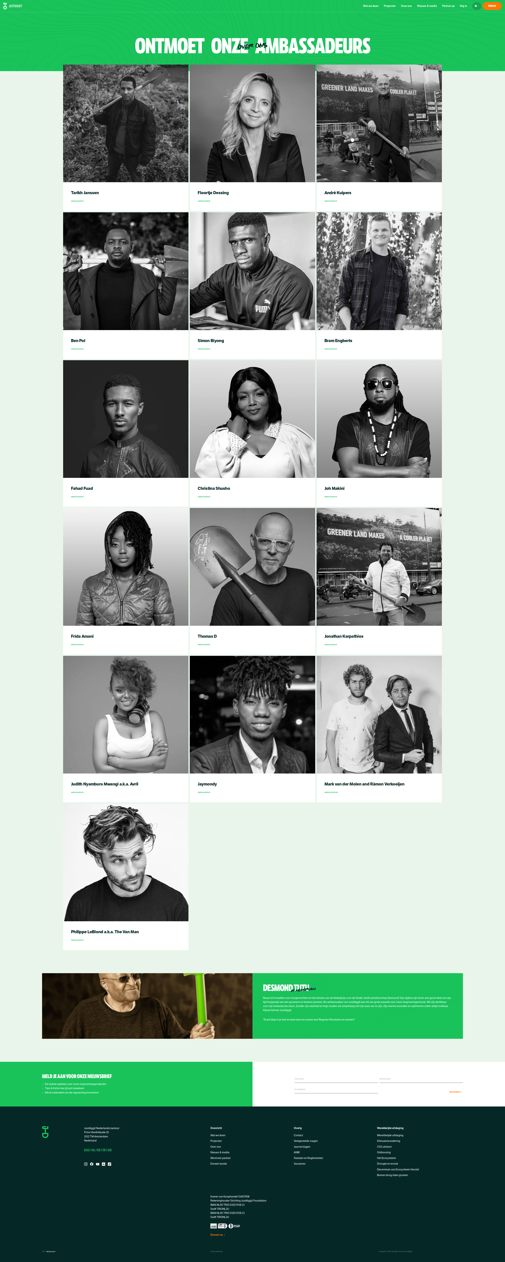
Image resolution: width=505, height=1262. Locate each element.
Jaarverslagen (302, 1146)
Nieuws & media (427, 6)
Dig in (463, 6)
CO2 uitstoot (384, 1146)
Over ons (406, 6)
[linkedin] (103, 1164)
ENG (87, 1150)
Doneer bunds (218, 1163)
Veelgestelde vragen (306, 1141)
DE (98, 1150)
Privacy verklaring (216, 1251)
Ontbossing (384, 1152)
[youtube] (97, 1164)
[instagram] (85, 1164)
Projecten (390, 6)
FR (104, 1150)
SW (110, 1150)
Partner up (448, 6)
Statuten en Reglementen (308, 1158)
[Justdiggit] (12, 6)
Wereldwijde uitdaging (390, 1135)
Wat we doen (371, 6)
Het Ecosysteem (386, 1158)
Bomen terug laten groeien (392, 1175)
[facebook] (91, 1164)
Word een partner (220, 1158)
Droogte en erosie (387, 1163)
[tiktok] (109, 1164)
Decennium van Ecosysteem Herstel (398, 1169)
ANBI (297, 1152)
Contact (298, 1135)
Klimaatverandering (388, 1141)
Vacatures (299, 1163)
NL (93, 1150)
